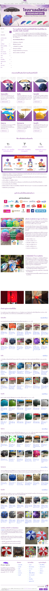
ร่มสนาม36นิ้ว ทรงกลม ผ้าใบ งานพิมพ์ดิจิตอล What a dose (28, 460)
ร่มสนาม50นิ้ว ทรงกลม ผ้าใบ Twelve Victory (36, 460)
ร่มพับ (19, 568)
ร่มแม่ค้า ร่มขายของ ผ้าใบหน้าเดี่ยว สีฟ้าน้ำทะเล (4, 409)
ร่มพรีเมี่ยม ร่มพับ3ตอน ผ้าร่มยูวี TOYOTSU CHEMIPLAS (4, 373)
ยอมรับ (45, 589)
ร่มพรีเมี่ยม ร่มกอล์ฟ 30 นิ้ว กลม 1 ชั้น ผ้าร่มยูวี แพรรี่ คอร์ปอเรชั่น (4, 507)
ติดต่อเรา (42, 3)
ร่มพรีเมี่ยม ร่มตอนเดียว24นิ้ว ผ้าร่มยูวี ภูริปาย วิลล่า (28, 333)
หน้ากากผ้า (2, 65)
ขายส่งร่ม (8, 3)
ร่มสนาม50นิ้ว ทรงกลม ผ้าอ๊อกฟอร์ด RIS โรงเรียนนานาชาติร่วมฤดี (44, 461)
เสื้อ (1, 63)
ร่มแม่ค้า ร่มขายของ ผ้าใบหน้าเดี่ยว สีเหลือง (28, 409)
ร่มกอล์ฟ (19, 566)
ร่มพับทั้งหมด (45, 355)
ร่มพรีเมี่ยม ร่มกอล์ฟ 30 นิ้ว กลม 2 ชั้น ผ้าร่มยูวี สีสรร (44, 521)
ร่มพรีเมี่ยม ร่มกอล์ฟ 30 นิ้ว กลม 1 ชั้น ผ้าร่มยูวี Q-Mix (20, 506)
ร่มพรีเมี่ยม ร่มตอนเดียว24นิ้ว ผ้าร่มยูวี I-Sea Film (4, 333)
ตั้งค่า (8, 589)
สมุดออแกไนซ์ (3, 61)
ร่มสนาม (19, 570)
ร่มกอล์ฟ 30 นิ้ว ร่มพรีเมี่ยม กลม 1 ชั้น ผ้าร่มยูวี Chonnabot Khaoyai (20, 521)
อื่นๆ (1, 67)
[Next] (47, 15)
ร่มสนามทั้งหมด (44, 428)
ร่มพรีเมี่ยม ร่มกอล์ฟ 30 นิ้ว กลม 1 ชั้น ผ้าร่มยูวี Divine (12, 506)
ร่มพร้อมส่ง (16, 3)
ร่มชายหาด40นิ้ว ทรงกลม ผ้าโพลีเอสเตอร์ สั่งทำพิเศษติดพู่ (28, 483)
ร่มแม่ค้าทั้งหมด (44, 393)
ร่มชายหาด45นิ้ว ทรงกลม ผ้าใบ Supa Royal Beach (12, 483)
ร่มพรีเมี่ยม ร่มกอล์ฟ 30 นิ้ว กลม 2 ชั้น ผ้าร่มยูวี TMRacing (4, 521)
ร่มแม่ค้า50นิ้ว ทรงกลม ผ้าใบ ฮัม (44, 409)
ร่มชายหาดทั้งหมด (44, 467)
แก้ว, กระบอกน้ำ (31, 574)
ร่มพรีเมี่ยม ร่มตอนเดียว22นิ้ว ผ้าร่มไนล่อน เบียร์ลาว (44, 347)
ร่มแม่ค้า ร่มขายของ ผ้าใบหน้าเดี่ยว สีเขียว (28, 422)
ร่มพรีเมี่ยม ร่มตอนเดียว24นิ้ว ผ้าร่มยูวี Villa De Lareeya (12, 347)
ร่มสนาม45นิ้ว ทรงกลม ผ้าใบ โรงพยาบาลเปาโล (12, 460)
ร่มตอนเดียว (20, 564)
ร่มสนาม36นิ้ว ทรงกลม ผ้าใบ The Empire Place (28, 445)
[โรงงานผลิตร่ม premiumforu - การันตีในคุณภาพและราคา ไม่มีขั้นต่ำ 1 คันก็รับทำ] (24, 1)
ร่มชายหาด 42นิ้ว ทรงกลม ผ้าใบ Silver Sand (4, 483)
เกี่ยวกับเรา (38, 3)
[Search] (44, 4)
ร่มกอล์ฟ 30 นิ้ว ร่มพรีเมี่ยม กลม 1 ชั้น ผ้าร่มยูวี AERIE (28, 506)
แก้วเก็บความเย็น (4, 38)
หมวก (2, 57)
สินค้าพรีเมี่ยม (21, 3)
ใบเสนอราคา (34, 3)
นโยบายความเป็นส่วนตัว (28, 588)
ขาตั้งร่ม (2, 47)
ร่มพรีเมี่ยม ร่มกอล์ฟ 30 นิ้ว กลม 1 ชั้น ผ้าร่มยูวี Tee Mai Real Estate (44, 507)
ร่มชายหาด (20, 572)
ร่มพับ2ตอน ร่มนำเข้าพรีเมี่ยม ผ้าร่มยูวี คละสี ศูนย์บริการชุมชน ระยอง (12, 373)
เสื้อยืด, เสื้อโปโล (32, 572)
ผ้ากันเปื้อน (3, 59)
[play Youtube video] (12, 297)
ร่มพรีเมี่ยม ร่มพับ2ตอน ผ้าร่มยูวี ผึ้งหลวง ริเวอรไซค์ (28, 372)
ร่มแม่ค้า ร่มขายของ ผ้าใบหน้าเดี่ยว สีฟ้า (20, 409)
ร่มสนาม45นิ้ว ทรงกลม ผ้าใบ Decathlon (20, 445)
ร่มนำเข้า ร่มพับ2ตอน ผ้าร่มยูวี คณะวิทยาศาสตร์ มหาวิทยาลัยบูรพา (20, 387)
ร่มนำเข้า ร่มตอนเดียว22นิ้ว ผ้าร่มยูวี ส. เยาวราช (12, 333)
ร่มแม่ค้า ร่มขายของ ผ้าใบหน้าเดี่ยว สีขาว (20, 422)
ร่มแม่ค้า (19, 574)
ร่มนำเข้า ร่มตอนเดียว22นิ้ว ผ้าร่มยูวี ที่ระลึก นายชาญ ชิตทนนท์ (44, 334)
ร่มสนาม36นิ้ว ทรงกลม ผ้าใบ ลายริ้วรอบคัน (4, 445)
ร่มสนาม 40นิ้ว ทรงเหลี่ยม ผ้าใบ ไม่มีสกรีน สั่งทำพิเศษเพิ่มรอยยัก (36, 446)
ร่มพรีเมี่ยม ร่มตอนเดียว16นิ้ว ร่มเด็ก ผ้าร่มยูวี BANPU (28, 347)
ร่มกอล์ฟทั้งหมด (44, 489)
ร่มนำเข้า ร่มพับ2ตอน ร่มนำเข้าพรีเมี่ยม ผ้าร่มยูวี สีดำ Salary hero (44, 387)
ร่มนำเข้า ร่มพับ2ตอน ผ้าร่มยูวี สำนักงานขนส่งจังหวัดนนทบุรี (20, 372)
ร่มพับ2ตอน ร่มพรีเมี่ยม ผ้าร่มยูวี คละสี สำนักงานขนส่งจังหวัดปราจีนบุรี (44, 373)
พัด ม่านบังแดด (31, 566)
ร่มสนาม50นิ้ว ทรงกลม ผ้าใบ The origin (4, 460)
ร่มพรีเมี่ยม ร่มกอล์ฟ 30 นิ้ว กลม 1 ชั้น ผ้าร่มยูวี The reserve (36, 506)
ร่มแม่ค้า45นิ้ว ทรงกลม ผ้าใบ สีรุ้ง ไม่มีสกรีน (12, 422)
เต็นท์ (2, 55)
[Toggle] (11, 44)
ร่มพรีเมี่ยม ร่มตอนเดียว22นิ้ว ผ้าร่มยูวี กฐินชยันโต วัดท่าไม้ (36, 333)
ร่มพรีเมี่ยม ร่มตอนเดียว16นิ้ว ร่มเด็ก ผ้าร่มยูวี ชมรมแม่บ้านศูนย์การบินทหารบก (20, 334)
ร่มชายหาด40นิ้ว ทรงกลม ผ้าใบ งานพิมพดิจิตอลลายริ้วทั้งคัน (44, 483)
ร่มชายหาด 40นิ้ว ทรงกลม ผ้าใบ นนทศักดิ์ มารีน (36, 483)
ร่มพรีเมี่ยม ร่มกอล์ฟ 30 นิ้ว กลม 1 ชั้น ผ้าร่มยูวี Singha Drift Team (12, 521)
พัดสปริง (2, 40)
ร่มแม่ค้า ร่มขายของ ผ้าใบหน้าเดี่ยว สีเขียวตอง (12, 409)
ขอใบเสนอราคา (42, 566)
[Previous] (2, 15)
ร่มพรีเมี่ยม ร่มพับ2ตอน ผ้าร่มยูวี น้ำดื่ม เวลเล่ (28, 386)
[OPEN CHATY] (46, 586)
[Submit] (10, 32)
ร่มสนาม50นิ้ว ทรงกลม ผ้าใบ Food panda (44, 445)
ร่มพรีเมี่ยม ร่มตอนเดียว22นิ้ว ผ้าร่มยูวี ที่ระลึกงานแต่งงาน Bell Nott (4, 348)
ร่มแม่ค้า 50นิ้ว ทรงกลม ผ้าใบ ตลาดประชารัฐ (4, 422)
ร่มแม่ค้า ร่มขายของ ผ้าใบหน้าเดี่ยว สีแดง (36, 422)
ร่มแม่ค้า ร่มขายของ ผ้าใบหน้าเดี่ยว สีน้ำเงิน (44, 422)
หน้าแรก (5, 3)
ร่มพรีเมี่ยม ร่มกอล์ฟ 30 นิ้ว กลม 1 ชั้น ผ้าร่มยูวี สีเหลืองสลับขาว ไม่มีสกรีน (28, 521)
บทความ (30, 3)
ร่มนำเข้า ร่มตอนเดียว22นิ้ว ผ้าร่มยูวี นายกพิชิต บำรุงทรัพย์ (20, 348)
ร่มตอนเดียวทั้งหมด (43, 317)
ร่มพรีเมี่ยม (12, 3)
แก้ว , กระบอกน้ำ (3, 53)
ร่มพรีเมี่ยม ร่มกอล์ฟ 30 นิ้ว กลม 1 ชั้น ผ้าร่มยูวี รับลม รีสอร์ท (36, 521)
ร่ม (1, 41)
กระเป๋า (2, 49)
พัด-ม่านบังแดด (3, 51)
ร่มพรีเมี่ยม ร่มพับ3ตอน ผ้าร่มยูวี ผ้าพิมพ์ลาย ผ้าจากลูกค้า (36, 386)
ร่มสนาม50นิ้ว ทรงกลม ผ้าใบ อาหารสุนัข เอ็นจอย (12, 445)
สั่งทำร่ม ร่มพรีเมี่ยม (4, 45)
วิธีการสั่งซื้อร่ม (27, 3)
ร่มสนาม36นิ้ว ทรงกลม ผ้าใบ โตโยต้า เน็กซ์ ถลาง (20, 460)
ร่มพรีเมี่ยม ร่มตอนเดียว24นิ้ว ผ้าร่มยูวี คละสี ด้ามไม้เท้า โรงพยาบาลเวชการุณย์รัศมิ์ (36, 348)
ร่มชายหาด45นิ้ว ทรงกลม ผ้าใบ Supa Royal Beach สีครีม (20, 483)
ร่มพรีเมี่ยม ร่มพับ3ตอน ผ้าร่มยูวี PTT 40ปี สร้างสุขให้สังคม (36, 373)
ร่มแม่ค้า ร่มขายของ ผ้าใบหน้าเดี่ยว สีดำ (36, 409)
